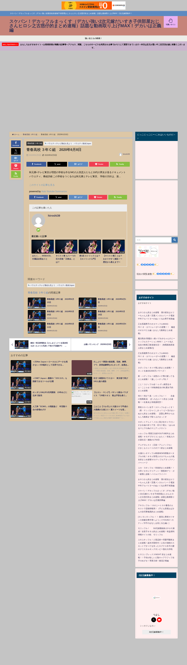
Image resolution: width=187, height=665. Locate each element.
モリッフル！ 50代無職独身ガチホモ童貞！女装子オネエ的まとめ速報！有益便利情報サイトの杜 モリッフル (156, 531)
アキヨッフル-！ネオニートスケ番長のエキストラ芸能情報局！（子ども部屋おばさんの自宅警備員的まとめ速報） (156, 508)
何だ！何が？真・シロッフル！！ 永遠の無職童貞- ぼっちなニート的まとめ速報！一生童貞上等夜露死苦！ (156, 399)
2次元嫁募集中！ (156, 632)
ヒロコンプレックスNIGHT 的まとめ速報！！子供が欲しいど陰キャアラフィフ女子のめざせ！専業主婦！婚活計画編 (156, 557)
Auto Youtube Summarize (54, 191)
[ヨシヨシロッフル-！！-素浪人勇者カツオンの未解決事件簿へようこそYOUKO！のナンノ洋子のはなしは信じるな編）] (156, 520)
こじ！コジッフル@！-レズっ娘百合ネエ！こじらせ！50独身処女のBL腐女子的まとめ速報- (155, 387)
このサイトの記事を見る (42, 185)
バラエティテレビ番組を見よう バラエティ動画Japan (69, 143)
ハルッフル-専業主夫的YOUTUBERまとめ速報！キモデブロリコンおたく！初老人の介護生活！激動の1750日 (156, 436)
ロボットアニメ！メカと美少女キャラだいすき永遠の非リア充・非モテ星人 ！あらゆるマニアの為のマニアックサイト (156, 425)
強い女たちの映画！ (93, 38)
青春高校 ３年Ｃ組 (34, 143)
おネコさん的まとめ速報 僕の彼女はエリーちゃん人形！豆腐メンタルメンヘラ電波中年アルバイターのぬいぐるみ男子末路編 (156, 315)
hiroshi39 (126, 154)
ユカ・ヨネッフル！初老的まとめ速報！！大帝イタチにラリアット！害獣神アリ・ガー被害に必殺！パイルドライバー (156, 471)
